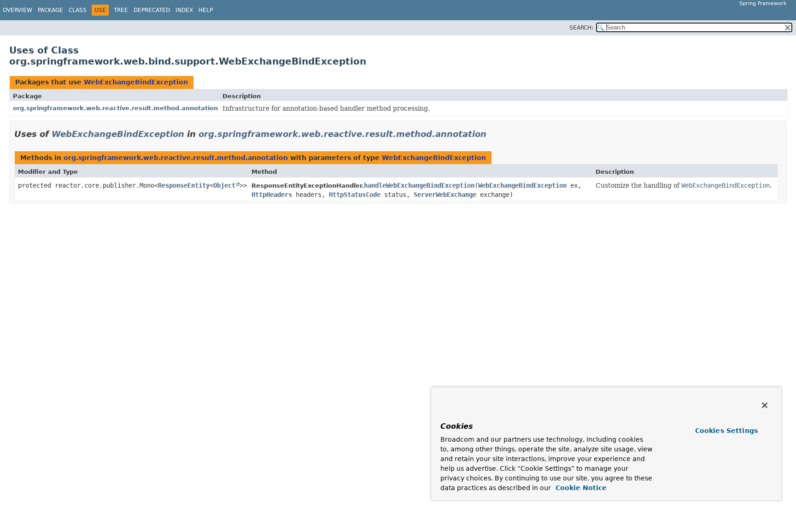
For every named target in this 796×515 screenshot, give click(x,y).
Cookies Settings (726, 430)
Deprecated (152, 10)
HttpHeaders (272, 194)
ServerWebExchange (445, 194)
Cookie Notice (580, 487)
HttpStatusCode (354, 194)
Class (78, 10)
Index (184, 10)
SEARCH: (581, 27)
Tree (121, 10)
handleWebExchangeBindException (419, 185)
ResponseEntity (184, 185)
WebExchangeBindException (136, 82)
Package (50, 10)
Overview (17, 10)
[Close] (765, 405)
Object (224, 185)
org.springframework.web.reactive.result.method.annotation (115, 108)
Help (206, 10)
